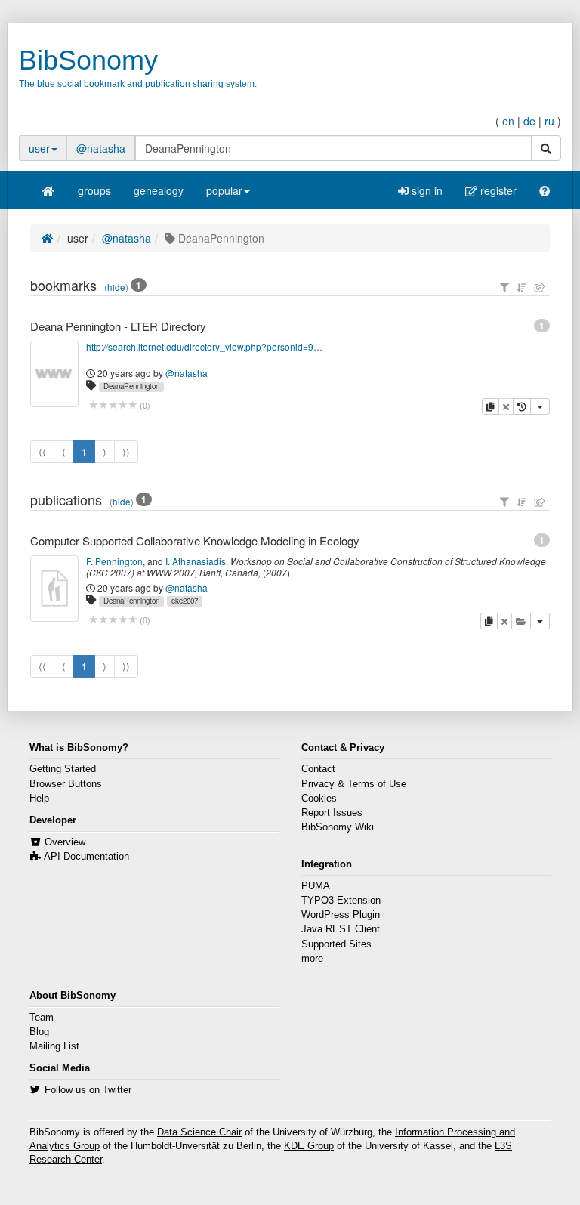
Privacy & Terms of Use (353, 784)
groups (94, 190)
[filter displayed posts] (504, 287)
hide (116, 287)
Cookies (319, 798)
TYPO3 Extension (341, 900)
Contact (318, 769)
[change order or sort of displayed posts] (522, 287)
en (508, 120)
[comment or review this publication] (112, 620)
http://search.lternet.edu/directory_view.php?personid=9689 (205, 346)
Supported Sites (336, 944)
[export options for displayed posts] (540, 287)
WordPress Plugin (340, 915)
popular (224, 190)
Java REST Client (340, 929)
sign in (426, 190)
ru (549, 120)
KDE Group (309, 1146)
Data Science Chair (199, 1132)
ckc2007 (184, 600)
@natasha (100, 148)
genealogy (159, 190)
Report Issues (331, 813)
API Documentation (86, 856)
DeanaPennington (131, 386)
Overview (65, 842)
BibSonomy (88, 60)
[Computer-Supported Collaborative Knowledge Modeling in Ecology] (54, 588)
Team (41, 1017)
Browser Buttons (65, 784)
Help (39, 798)
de (529, 120)
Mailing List (54, 1046)
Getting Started (62, 769)
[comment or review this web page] (112, 405)
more (312, 958)
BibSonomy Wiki (337, 827)
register (497, 190)
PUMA (315, 886)
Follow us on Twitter (88, 1090)
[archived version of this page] (522, 406)
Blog (39, 1032)
